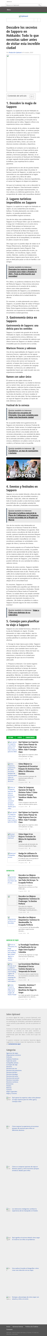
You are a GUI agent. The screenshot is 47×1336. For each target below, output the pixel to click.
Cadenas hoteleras (12, 1059)
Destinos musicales (12, 1080)
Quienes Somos (18, 1327)
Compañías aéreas (12, 1063)
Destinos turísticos (12, 1082)
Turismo (9, 1090)
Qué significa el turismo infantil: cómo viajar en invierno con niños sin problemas (26, 1238)
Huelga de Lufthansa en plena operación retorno (28, 854)
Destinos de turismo (12, 1078)
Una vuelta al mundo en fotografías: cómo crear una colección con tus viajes (25, 1269)
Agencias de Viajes (12, 940)
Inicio (8, 1327)
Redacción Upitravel (15, 52)
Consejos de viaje (11, 1065)
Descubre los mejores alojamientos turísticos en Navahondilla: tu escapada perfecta (28, 921)
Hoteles (8, 1086)
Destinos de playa (12, 1074)
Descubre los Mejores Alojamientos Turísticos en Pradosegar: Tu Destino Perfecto (28, 900)
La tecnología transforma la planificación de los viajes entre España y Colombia (28, 948)
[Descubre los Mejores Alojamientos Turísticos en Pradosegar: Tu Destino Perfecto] (12, 905)
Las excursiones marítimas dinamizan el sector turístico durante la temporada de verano (28, 968)
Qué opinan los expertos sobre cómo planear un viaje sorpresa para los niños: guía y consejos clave (28, 747)
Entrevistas (10, 871)
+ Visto (19, 737)
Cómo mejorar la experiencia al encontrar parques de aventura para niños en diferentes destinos (28, 769)
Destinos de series (12, 1076)
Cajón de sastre (11, 1061)
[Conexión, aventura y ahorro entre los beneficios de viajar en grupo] (12, 995)
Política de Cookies (31, 1327)
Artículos (9, 1057)
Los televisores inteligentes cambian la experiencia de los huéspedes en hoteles (25, 1210)
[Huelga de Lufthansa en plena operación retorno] (12, 857)
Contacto (9, 1)
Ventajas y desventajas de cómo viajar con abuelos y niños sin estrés (25, 1298)
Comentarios (30, 737)
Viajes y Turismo (11, 1093)
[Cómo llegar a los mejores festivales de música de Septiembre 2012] (12, 838)
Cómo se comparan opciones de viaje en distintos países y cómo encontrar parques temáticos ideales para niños (27, 793)
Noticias (9, 1088)
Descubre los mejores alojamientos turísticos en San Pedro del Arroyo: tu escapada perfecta (28, 879)
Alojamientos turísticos (13, 1055)
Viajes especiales (11, 1091)
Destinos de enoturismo (14, 1070)
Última (10, 737)
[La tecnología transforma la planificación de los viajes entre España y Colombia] (12, 960)
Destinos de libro (11, 1072)
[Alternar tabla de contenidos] (30, 96)
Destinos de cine (11, 1068)
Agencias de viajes (12, 1053)
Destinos (9, 1067)
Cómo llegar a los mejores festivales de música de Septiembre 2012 (27, 838)
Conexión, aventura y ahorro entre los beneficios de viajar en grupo (27, 989)
